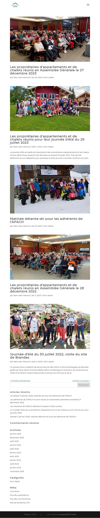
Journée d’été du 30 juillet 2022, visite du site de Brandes (48, 355)
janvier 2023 (15, 460)
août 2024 (14, 449)
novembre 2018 (17, 471)
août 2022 (14, 464)
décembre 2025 (17, 437)
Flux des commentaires (20, 499)
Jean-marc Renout (21, 77)
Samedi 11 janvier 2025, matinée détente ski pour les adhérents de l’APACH (43, 417)
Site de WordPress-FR (20, 503)
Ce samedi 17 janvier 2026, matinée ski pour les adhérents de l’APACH (41, 396)
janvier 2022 (15, 468)
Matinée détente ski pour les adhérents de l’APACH (46, 220)
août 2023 (14, 456)
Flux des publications (19, 495)
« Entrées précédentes (20, 381)
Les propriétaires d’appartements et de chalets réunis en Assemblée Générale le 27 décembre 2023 (47, 70)
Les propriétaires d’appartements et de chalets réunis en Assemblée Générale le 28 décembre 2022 (47, 288)
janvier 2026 (15, 434)
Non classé (49, 77)
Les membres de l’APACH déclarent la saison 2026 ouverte (36, 406)
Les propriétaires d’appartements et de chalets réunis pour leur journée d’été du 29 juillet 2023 (47, 139)
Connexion (15, 491)
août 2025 (14, 441)
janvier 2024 (15, 453)
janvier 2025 (15, 445)
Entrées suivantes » (81, 381)
